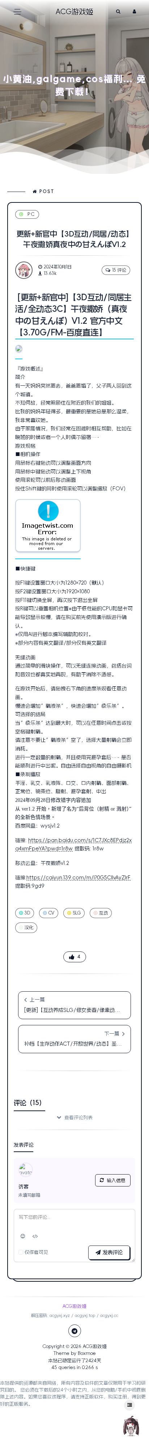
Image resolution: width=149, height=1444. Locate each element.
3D (27, 913)
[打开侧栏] (129, 1405)
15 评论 (119, 270)
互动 (103, 913)
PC (31, 214)
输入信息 (116, 1180)
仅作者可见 (36, 1252)
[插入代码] (35, 1236)
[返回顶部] (131, 1426)
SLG (77, 913)
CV (51, 913)
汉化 (29, 927)
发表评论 (112, 1252)
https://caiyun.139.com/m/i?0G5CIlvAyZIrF (78, 877)
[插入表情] (22, 1236)
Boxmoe (87, 1353)
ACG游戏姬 (95, 1346)
